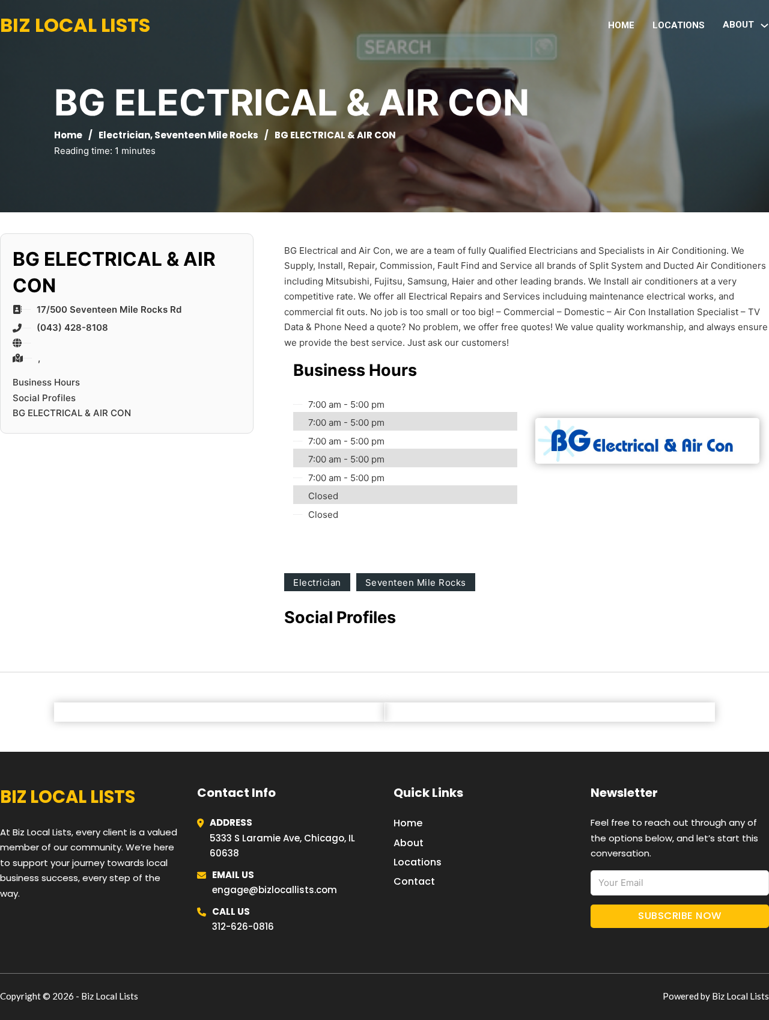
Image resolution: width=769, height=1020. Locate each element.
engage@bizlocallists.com (274, 889)
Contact (414, 881)
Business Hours (46, 382)
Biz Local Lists (75, 24)
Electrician (124, 135)
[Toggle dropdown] (764, 25)
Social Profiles (44, 398)
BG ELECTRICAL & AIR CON (72, 413)
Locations (678, 25)
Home (621, 25)
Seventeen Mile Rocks (206, 135)
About (409, 843)
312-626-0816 (243, 926)
